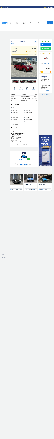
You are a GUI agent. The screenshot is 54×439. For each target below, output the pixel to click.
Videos (44, 22)
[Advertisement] (45, 115)
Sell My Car (24, 164)
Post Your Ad (50, 23)
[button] (15, 81)
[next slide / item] (36, 67)
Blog (39, 22)
